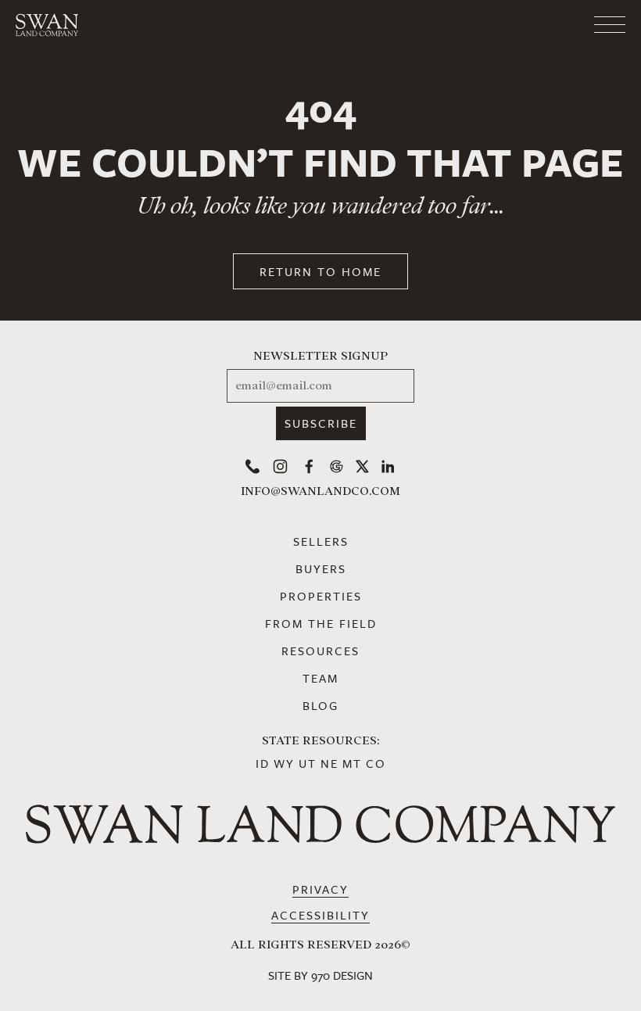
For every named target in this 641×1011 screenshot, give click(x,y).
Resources (320, 650)
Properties (321, 595)
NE (329, 763)
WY (284, 763)
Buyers (320, 568)
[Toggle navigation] (547, 25)
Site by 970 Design (320, 975)
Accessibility (320, 914)
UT (308, 763)
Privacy (320, 889)
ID (263, 763)
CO (376, 763)
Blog (320, 705)
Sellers (321, 541)
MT (352, 763)
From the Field (321, 623)
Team (320, 678)
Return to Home (320, 271)
